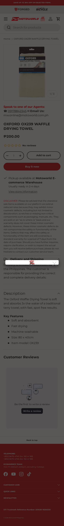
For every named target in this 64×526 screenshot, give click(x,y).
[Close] (54, 264)
